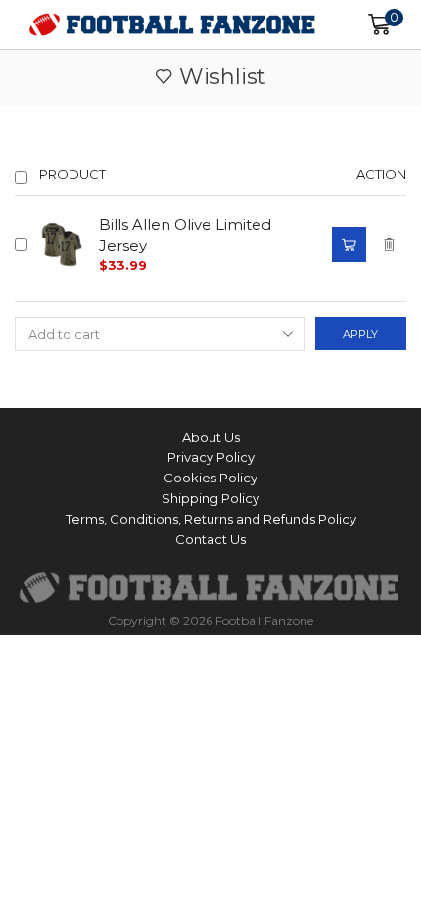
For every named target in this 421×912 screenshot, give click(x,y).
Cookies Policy (210, 477)
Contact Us (210, 539)
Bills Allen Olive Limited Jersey (185, 235)
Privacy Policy (211, 457)
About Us (211, 437)
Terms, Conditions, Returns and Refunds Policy (211, 518)
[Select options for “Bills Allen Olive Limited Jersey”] (348, 244)
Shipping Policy (210, 498)
